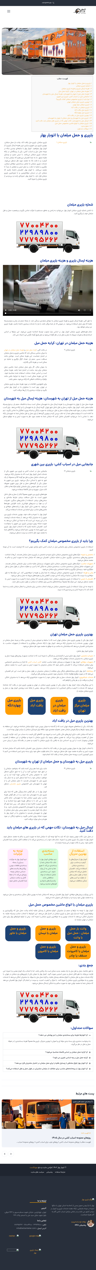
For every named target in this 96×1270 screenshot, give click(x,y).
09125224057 (47, 3)
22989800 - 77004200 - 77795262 (27, 1224)
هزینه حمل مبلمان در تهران (14, 350)
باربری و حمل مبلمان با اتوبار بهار (80, 83)
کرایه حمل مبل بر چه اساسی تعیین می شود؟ (70, 1057)
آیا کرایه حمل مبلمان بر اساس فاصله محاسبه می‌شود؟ (66, 1052)
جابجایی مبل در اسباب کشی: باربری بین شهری (74, 96)
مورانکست (33, 1167)
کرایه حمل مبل (31, 350)
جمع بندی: (86, 126)
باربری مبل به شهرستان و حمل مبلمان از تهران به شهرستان (70, 118)
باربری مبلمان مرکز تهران (82, 105)
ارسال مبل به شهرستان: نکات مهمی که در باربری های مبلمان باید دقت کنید (64, 121)
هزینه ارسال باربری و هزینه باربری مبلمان (77, 88)
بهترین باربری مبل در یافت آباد (79, 115)
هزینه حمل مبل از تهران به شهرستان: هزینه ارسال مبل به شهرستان (67, 94)
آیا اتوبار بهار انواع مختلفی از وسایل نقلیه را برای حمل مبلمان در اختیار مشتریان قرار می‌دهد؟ (51, 1063)
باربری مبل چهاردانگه (83, 113)
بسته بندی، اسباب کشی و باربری (82, 1102)
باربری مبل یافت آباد (83, 110)
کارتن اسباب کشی (34, 662)
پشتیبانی (49, 1172)
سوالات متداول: (84, 129)
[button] (48, 1035)
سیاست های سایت (37, 1172)
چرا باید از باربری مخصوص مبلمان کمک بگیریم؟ (74, 99)
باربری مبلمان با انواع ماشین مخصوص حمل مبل (73, 123)
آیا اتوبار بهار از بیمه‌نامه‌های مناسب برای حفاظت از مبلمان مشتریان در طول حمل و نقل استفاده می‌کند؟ (47, 1068)
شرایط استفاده (60, 1172)
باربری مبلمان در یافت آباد (81, 107)
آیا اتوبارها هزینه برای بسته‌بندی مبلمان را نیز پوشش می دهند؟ (63, 1035)
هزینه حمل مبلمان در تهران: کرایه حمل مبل (75, 91)
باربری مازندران (15, 784)
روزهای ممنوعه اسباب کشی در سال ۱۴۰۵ (71, 1138)
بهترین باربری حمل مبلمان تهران (79, 102)
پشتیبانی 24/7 (80, 1225)
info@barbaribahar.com (26, 1228)
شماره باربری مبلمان (84, 86)
